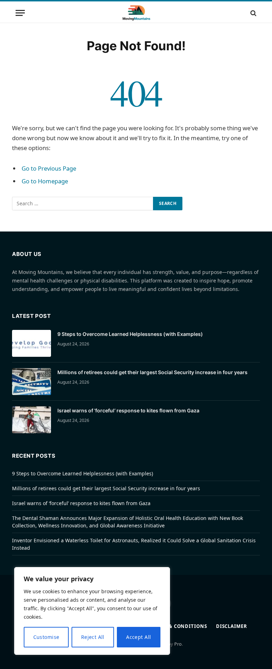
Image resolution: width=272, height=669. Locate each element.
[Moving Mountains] (136, 12)
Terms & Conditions (178, 626)
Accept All (138, 637)
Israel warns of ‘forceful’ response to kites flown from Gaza (128, 410)
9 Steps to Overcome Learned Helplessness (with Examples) (130, 334)
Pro (178, 644)
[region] (92, 611)
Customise (46, 637)
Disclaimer (231, 626)
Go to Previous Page (49, 168)
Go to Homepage (45, 181)
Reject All (92, 637)
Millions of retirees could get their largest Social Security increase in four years (152, 372)
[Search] (252, 13)
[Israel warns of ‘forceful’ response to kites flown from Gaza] (31, 419)
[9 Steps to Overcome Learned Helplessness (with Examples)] (31, 343)
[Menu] (20, 13)
